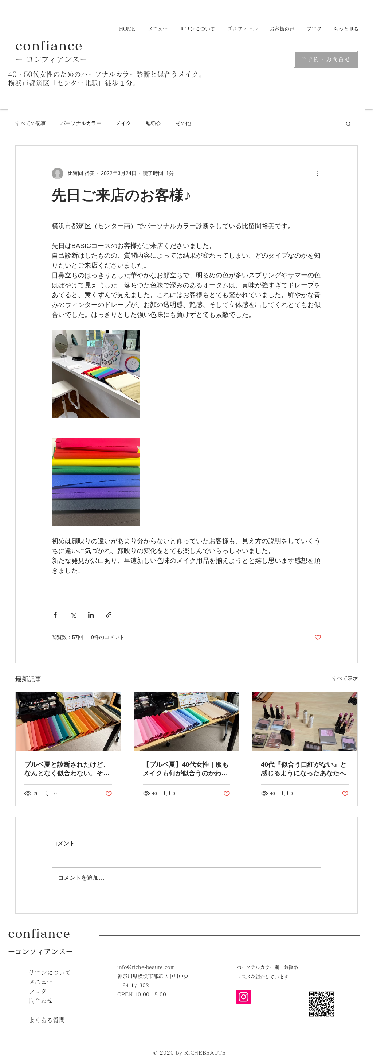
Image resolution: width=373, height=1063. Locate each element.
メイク (123, 123)
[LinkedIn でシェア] (90, 614)
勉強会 (153, 123)
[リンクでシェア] (108, 614)
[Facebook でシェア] (55, 614)
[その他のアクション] (317, 173)
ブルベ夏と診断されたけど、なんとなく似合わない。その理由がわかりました (67, 769)
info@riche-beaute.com (146, 967)
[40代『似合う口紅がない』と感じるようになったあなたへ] (304, 721)
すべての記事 (30, 123)
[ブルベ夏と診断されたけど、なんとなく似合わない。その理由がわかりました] (68, 721)
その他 (183, 123)
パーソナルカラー (80, 123)
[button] (348, 123)
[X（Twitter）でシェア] (73, 614)
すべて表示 (345, 678)
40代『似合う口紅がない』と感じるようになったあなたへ (304, 769)
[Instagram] (243, 997)
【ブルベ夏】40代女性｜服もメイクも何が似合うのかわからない (186, 769)
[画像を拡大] (96, 374)
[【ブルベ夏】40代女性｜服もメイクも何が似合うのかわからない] (186, 721)
